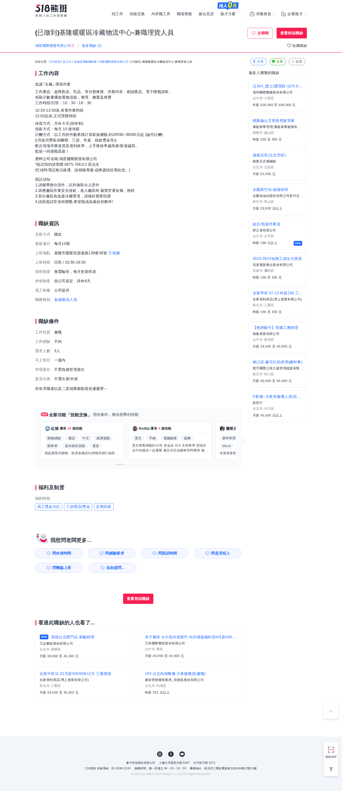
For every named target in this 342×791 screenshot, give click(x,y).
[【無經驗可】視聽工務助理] (278, 337)
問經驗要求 (114, 553)
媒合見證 (206, 14)
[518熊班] (51, 11)
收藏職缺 (299, 46)
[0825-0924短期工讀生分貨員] (278, 268)
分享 (260, 61)
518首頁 (55, 61)
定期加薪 (103, 507)
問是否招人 (220, 553)
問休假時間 (61, 553)
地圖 (116, 253)
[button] (120, 464)
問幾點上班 (61, 568)
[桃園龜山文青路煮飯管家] (278, 130)
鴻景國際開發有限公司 (113, 61)
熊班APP (331, 757)
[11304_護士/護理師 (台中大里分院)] (278, 95)
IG (160, 754)
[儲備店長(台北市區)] (278, 164)
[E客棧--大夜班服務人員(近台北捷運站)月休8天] (278, 406)
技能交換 (137, 14)
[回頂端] (330, 711)
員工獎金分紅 (48, 507)
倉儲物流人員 (65, 300)
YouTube (182, 754)
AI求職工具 (160, 14)
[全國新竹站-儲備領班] (278, 199)
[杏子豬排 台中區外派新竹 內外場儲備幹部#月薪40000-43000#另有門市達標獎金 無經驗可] (191, 646)
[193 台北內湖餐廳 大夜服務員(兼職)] (191, 683)
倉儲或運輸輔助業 (85, 61)
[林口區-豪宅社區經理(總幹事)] (278, 371)
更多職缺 (92, 46)
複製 (298, 61)
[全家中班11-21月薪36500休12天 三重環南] (85, 683)
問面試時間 (167, 553)
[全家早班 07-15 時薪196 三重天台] (278, 302)
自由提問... (115, 568)
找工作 (117, 14)
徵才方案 (228, 14)
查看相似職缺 (291, 33)
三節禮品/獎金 (78, 507)
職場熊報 (184, 14)
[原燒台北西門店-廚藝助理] (85, 647)
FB (171, 754)
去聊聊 (263, 33)
